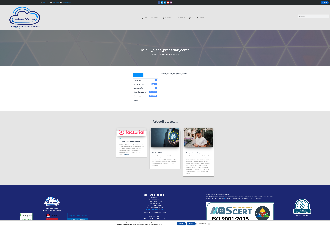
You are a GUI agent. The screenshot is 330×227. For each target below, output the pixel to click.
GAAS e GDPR (157, 153)
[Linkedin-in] (165, 2)
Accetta (181, 224)
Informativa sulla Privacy (159, 212)
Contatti (201, 18)
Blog (192, 18)
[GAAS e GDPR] (165, 137)
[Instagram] (171, 2)
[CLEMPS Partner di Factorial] (131, 132)
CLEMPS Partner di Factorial (129, 141)
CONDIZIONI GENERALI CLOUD (154, 209)
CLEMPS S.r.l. (155, 195)
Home (145, 18)
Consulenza (168, 18)
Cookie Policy (148, 212)
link (225, 198)
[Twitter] (162, 2)
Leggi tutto (126, 154)
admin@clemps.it (67, 2)
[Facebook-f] (159, 2)
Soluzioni (155, 18)
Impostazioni (159, 224)
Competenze (181, 18)
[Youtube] (168, 2)
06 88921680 (46, 2)
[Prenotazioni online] (198, 137)
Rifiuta (191, 224)
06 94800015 (56, 2)
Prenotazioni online (193, 153)
